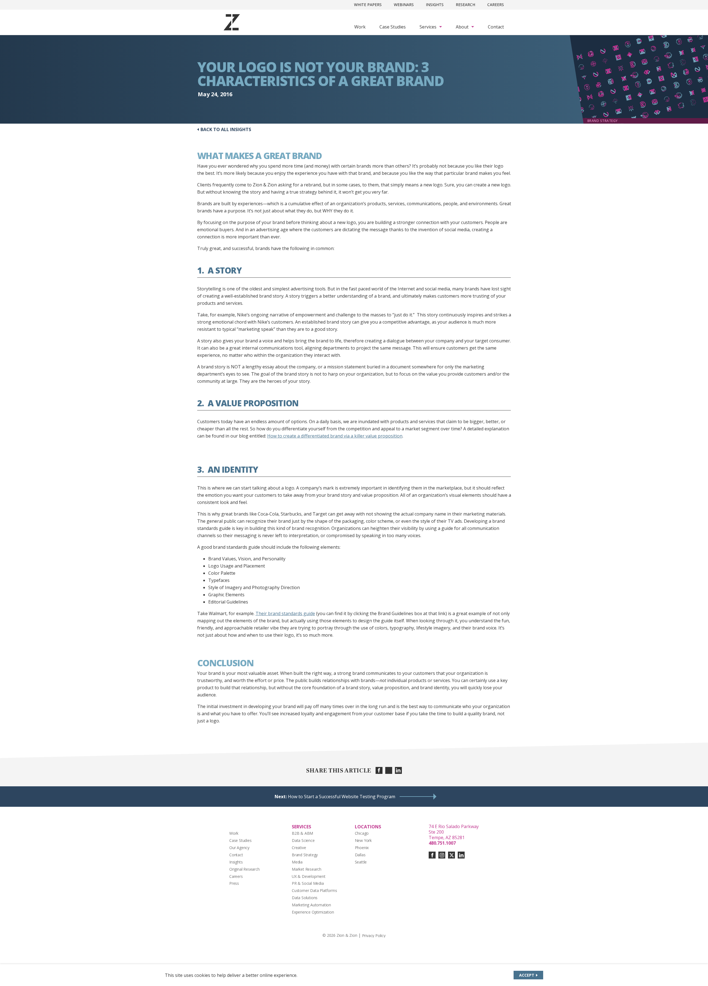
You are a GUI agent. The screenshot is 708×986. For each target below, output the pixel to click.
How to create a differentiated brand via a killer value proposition (334, 436)
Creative (299, 847)
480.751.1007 (442, 843)
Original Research (244, 869)
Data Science (303, 840)
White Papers (368, 4)
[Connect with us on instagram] (441, 855)
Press (234, 883)
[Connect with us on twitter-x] (451, 855)
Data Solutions (304, 897)
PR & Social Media (308, 883)
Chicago (362, 833)
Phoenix (362, 847)
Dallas (360, 854)
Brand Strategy (305, 854)
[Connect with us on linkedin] (461, 855)
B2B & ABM (302, 833)
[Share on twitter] (388, 770)
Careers (495, 4)
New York (363, 840)
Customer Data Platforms (314, 890)
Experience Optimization (313, 912)
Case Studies (392, 27)
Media (297, 862)
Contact (496, 27)
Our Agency (239, 847)
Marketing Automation (311, 904)
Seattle (361, 862)
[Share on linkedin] (398, 770)
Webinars (404, 4)
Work (360, 27)
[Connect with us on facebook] (432, 855)
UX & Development (309, 876)
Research (465, 4)
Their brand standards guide (285, 613)
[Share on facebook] (379, 770)
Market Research (306, 869)
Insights (435, 4)
